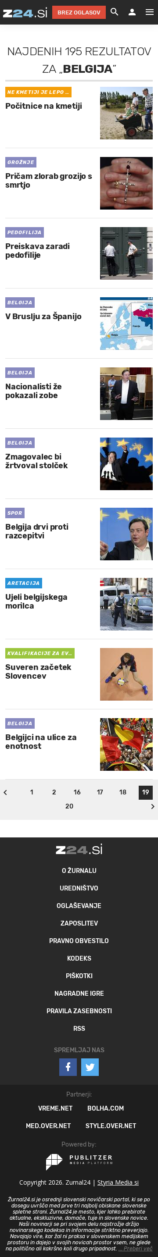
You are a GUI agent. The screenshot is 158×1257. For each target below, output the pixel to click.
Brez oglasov (79, 12)
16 (77, 792)
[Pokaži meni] (145, 12)
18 (122, 792)
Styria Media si (118, 1182)
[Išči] (114, 12)
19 (145, 792)
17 (100, 792)
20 (69, 806)
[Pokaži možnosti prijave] (132, 12)
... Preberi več (135, 1249)
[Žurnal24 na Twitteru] (90, 1067)
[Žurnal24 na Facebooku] (68, 1067)
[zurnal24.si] (25, 12)
